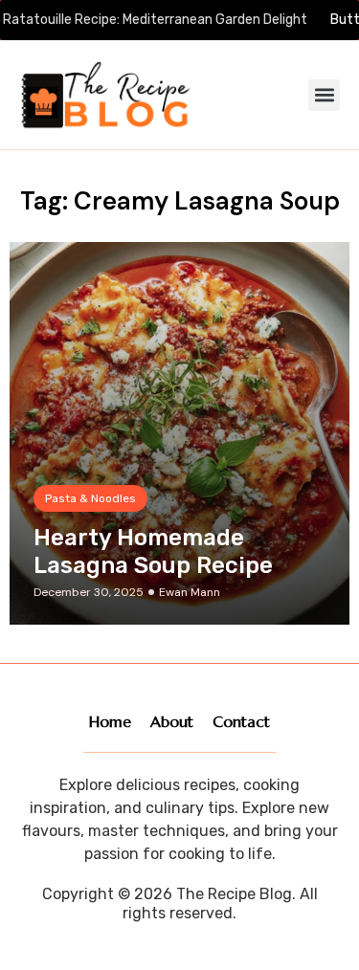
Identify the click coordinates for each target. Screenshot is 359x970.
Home (110, 721)
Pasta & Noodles (90, 498)
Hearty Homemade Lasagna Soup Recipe (153, 551)
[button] (324, 95)
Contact (241, 721)
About (171, 721)
